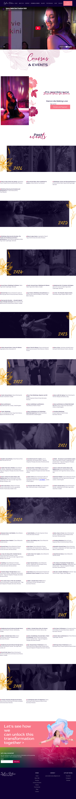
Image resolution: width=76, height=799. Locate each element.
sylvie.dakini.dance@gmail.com (52, 775)
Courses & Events (37, 782)
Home (37, 775)
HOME (16, 3)
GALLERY (43, 3)
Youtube (68, 780)
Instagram (68, 778)
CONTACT (60, 3)
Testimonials (37, 787)
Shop (37, 789)
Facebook (68, 775)
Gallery (37, 784)
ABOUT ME (21, 3)
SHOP (55, 3)
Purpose (37, 780)
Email (2, 759)
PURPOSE (27, 3)
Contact (37, 791)
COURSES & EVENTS (35, 3)
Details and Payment (60, 107)
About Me (37, 778)
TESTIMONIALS (49, 3)
